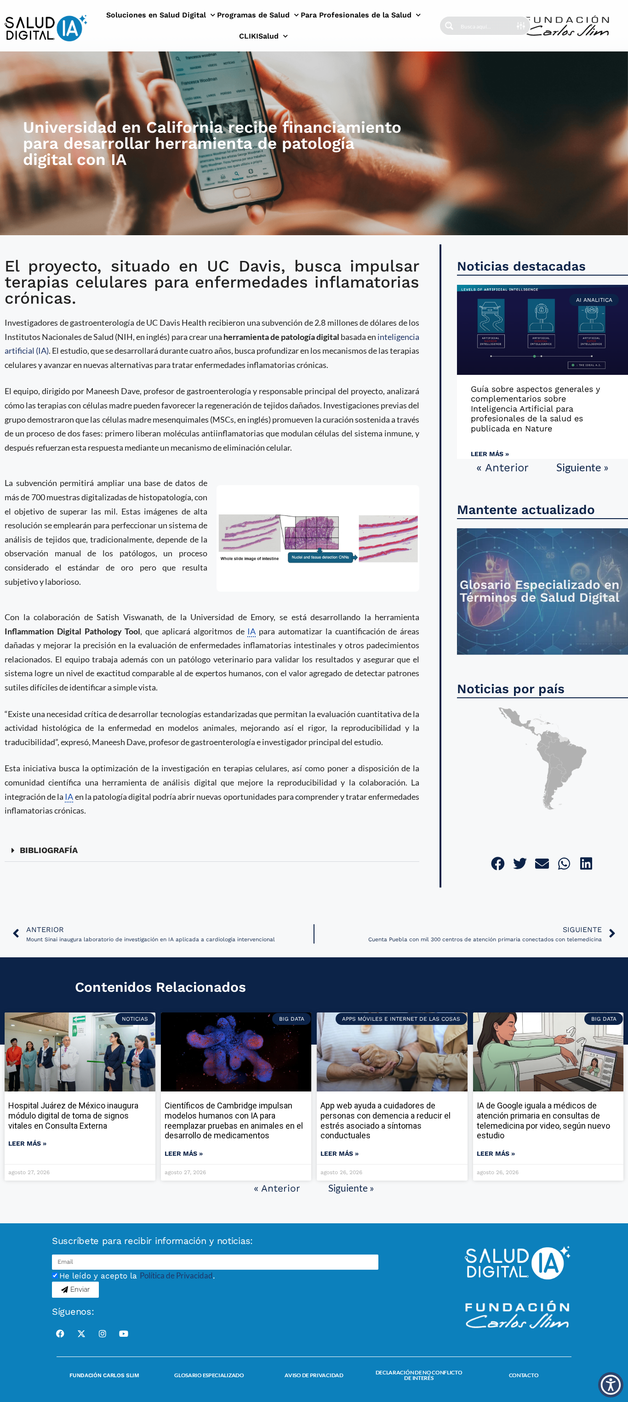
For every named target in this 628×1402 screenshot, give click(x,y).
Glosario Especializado (209, 1375)
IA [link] (251, 631)
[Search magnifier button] (449, 25)
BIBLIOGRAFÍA (49, 850)
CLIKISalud (259, 36)
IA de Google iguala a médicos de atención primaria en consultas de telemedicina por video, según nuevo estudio (543, 1120)
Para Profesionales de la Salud (356, 15)
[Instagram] (102, 1333)
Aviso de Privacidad (314, 1375)
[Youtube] (123, 1333)
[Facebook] (60, 1333)
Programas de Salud (253, 15)
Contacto (524, 1375)
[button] (212, 850)
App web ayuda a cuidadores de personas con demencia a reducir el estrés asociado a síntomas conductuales (385, 1120)
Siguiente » (582, 467)
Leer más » (490, 454)
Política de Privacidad (176, 1275)
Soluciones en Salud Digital (156, 15)
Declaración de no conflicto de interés (419, 1375)
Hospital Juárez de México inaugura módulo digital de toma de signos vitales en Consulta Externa (73, 1115)
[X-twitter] (81, 1333)
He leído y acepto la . (137, 1275)
